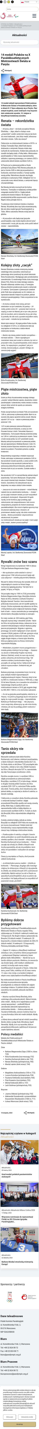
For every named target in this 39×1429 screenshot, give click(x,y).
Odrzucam (9, 1417)
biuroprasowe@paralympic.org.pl (14, 1374)
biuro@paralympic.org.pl (11, 1355)
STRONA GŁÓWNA (7, 24)
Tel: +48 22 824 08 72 (9, 1347)
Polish (27, 2)
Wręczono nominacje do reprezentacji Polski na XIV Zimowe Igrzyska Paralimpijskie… (17, 1219)
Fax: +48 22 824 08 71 (10, 1351)
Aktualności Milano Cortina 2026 (23, 1210)
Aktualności (18, 24)
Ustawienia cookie (27, 1417)
